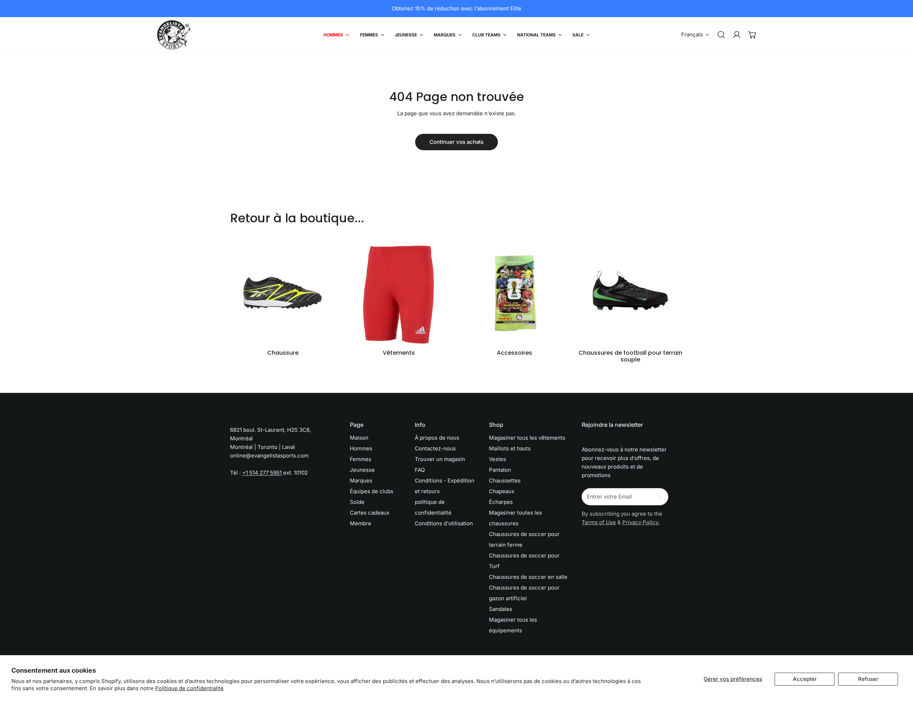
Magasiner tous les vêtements (527, 437)
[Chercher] (721, 34)
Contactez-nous (435, 448)
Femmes (360, 459)
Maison (359, 437)
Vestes (497, 459)
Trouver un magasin (440, 459)
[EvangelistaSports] (174, 35)
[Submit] (659, 496)
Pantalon (500, 469)
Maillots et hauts (510, 448)
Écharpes (501, 502)
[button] (752, 34)
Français (692, 34)
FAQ (420, 469)
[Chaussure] (282, 292)
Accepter (805, 679)
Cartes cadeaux (369, 512)
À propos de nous (437, 437)
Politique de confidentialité (189, 688)
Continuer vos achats (456, 141)
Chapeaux (501, 491)
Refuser (868, 679)
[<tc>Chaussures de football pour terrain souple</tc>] (630, 292)
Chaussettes (505, 480)
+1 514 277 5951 (262, 472)
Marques (361, 480)
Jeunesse (362, 469)
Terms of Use (599, 522)
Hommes (361, 448)
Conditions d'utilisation (444, 523)
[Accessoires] (514, 292)
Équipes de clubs (371, 491)
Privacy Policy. (640, 522)
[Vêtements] (398, 292)
